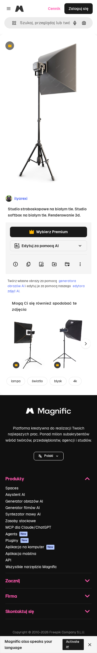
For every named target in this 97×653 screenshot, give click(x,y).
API (8, 560)
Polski (48, 456)
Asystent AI (15, 494)
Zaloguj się (78, 8)
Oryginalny (37, 46)
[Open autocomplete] (12, 23)
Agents (15, 534)
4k (75, 381)
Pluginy (16, 540)
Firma (11, 596)
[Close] (89, 644)
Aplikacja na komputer (29, 546)
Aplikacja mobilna (20, 553)
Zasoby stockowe (20, 520)
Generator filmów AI (22, 507)
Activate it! (72, 644)
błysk (58, 381)
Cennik (54, 8)
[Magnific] (48, 412)
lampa (15, 381)
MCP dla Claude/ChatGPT (28, 527)
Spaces (11, 488)
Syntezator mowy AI (23, 514)
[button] (49, 456)
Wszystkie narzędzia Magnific (31, 566)
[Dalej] (86, 343)
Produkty (14, 478)
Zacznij (12, 580)
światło (37, 381)
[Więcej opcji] (80, 264)
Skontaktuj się (19, 611)
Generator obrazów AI (24, 501)
